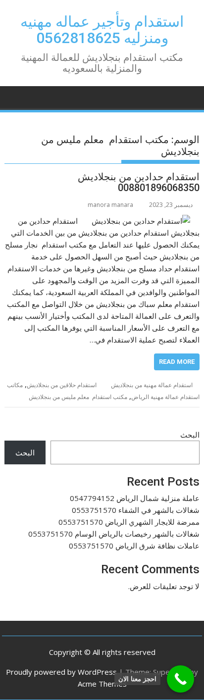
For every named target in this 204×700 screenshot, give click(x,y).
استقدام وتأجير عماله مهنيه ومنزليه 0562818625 (102, 30)
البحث (190, 435)
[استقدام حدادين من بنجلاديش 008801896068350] (141, 221)
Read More (177, 361)
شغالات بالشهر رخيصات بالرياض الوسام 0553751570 (114, 534)
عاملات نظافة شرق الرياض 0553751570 (134, 545)
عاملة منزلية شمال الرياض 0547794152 (135, 498)
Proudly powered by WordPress (61, 672)
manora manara (110, 204)
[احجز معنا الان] (180, 679)
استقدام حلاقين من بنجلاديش (62, 385)
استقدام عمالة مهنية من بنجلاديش (152, 385)
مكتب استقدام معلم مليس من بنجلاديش (78, 397)
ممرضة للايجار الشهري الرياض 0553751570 (129, 522)
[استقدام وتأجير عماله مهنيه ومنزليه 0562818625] (190, 96)
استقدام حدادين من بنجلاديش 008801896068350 (139, 182)
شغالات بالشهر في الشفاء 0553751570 (136, 510)
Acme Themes (102, 684)
